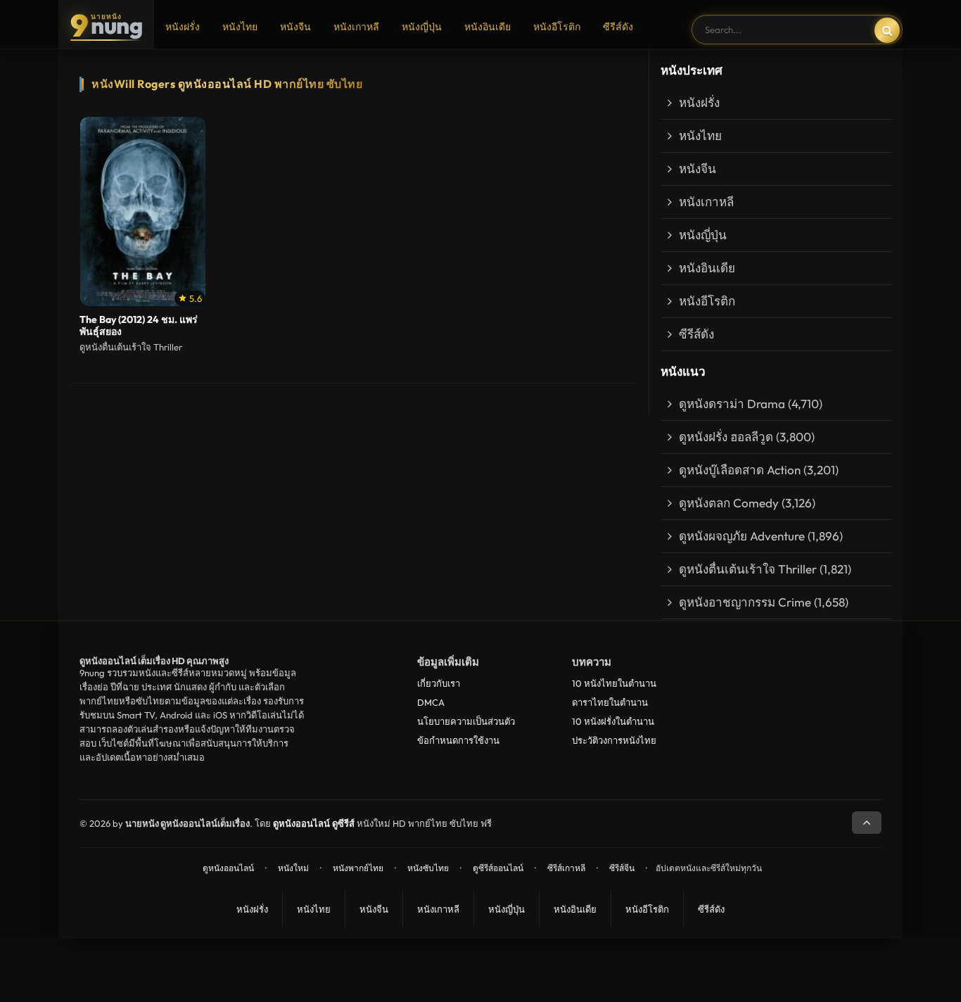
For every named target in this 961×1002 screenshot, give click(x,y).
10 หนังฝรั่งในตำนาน (613, 721)
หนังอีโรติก (556, 26)
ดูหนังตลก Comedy (729, 502)
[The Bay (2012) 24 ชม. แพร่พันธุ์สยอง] (142, 212)
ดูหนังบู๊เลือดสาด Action (740, 469)
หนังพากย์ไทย (358, 868)
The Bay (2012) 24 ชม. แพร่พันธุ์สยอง (138, 326)
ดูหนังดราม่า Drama (732, 403)
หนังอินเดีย (487, 26)
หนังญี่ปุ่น (422, 26)
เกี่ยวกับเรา (438, 683)
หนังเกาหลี (356, 26)
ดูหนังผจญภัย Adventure (742, 535)
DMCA (431, 702)
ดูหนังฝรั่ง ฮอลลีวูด (726, 436)
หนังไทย (239, 26)
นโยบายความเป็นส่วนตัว (466, 721)
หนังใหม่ (293, 868)
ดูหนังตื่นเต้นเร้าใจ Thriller (748, 569)
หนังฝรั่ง (182, 26)
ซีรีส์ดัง (618, 26)
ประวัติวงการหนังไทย (614, 740)
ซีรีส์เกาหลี (566, 868)
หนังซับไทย (428, 868)
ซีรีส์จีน (622, 868)
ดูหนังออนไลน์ (228, 868)
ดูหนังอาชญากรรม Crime (745, 602)
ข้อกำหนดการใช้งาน (458, 740)
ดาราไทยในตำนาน (610, 702)
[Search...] (887, 30)
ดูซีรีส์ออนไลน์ (498, 868)
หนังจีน (295, 26)
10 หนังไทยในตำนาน (614, 683)
